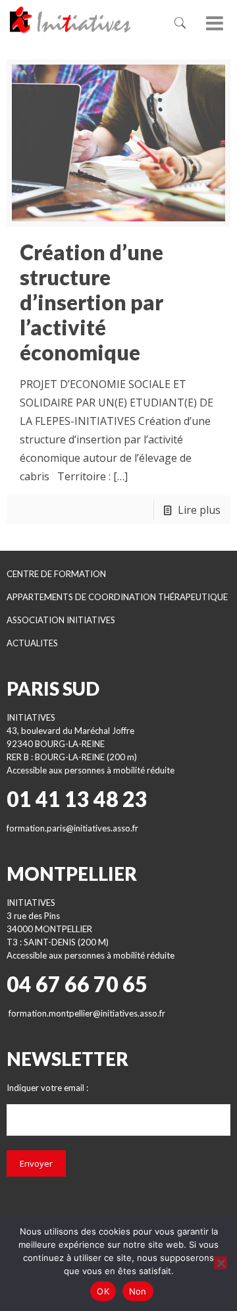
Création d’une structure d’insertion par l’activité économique (91, 302)
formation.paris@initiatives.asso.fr (72, 828)
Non (138, 1291)
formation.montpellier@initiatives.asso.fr (87, 1013)
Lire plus (199, 510)
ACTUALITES (32, 643)
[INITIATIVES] (83, 19)
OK (103, 1291)
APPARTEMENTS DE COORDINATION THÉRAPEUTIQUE (117, 597)
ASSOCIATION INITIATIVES (61, 620)
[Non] (220, 1262)
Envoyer (36, 1163)
